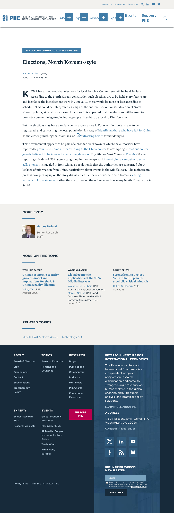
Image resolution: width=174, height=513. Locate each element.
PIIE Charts (75, 387)
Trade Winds (49, 444)
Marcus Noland (31, 73)
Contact (18, 377)
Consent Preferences (120, 428)
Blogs (72, 361)
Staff (16, 366)
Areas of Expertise (52, 361)
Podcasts (74, 377)
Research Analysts (24, 426)
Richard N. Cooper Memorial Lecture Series (52, 435)
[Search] (163, 18)
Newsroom (106, 4)
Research (77, 355)
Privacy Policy (21, 483)
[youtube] (133, 441)
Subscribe (133, 4)
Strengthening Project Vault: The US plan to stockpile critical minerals (131, 278)
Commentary (76, 372)
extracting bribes (92, 136)
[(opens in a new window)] (142, 4)
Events (130, 15)
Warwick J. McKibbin (80, 286)
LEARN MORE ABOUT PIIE (120, 407)
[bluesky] (133, 452)
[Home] (29, 18)
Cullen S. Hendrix (123, 286)
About (19, 355)
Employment (21, 372)
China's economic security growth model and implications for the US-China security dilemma (40, 279)
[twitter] (109, 441)
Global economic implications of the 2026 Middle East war (84, 278)
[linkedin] (121, 441)
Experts (20, 410)
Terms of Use (37, 483)
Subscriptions (22, 382)
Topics (46, 355)
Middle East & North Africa (40, 337)
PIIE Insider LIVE (51, 426)
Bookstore (120, 4)
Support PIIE (149, 17)
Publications (76, 366)
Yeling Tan (28, 289)
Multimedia (75, 382)
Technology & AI (73, 337)
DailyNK (132, 154)
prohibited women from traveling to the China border (71, 149)
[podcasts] (109, 452)
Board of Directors (25, 361)
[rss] (121, 452)
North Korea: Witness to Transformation (51, 50)
